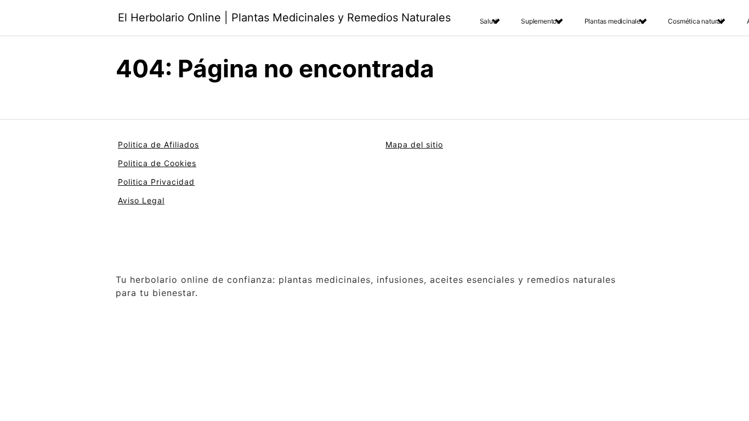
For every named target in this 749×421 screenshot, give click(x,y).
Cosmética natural (695, 21)
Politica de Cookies (157, 163)
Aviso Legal (141, 200)
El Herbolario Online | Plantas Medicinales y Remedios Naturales (284, 17)
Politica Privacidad (156, 181)
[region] (142, 335)
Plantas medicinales (614, 21)
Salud (488, 21)
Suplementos (540, 21)
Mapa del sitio (414, 144)
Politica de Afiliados (158, 144)
